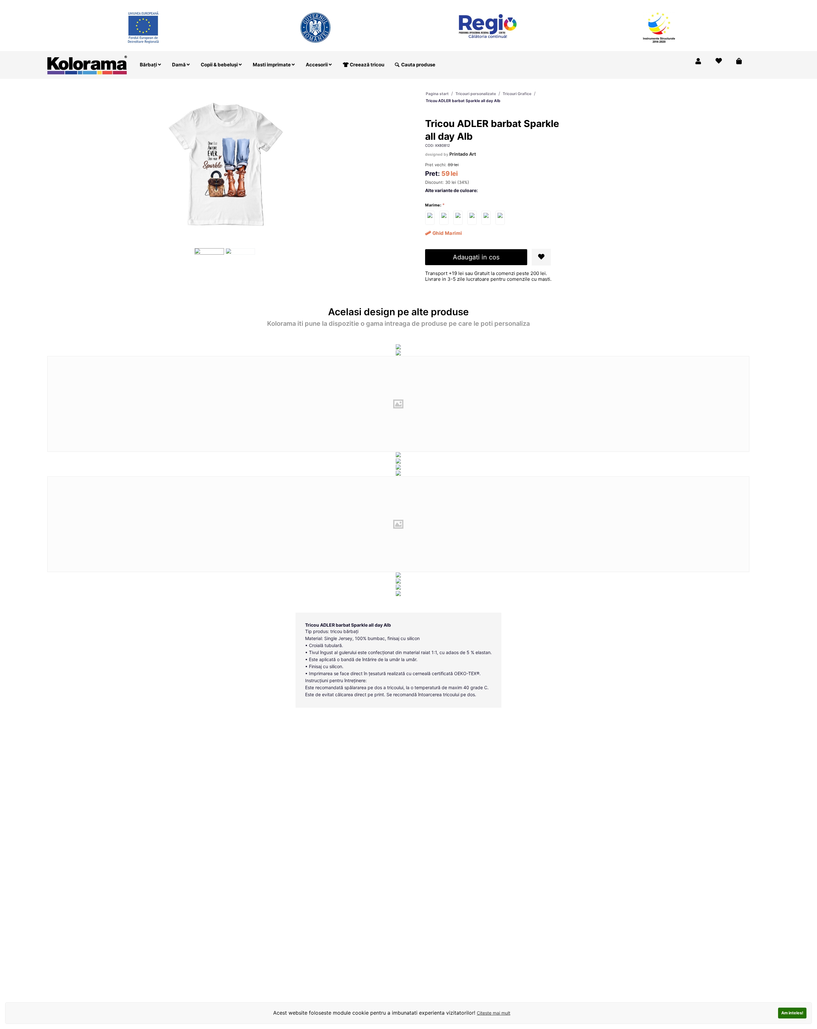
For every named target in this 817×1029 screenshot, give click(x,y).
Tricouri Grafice (517, 93)
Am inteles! (792, 1012)
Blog (711, 4)
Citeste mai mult (493, 1013)
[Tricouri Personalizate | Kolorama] (87, 64)
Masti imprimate (272, 65)
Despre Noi (684, 4)
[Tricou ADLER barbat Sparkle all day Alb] (430, 218)
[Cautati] (397, 65)
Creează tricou (366, 65)
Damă (179, 65)
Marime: (433, 205)
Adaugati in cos (476, 257)
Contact (735, 4)
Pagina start (437, 93)
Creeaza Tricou (616, 4)
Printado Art (462, 154)
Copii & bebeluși (220, 65)
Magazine (652, 4)
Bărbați (149, 65)
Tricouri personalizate (475, 93)
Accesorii (317, 65)
